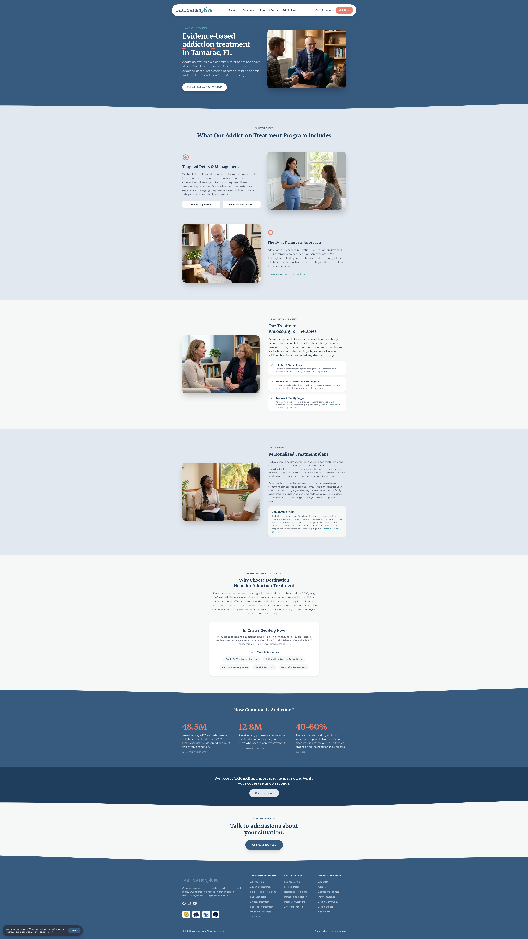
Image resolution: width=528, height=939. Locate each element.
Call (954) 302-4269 (264, 844)
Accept (74, 930)
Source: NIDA (301, 752)
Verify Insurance (324, 10)
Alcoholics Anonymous (235, 667)
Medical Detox (291, 886)
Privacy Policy (321, 931)
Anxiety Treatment (259, 901)
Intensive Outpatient (294, 901)
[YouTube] (195, 903)
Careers (322, 886)
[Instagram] (189, 903)
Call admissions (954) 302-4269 (204, 87)
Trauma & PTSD (258, 916)
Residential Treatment (295, 891)
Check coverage (264, 793)
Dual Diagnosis (258, 896)
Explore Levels (292, 881)
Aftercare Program (294, 906)
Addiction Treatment (260, 886)
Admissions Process (328, 891)
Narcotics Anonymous (293, 667)
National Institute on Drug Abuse (283, 659)
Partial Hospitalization (295, 896)
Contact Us (324, 911)
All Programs (257, 881)
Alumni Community (328, 901)
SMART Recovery (264, 667)
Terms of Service (338, 931)
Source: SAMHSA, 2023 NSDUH (195, 752)
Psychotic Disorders (260, 911)
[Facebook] (184, 903)
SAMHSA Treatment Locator (242, 659)
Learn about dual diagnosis (284, 274)
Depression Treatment (261, 906)
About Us (323, 881)
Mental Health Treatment (263, 891)
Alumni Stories (325, 906)
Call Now (344, 10)
